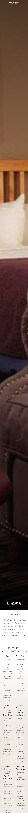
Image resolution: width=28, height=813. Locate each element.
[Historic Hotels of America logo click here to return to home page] (14, 3)
